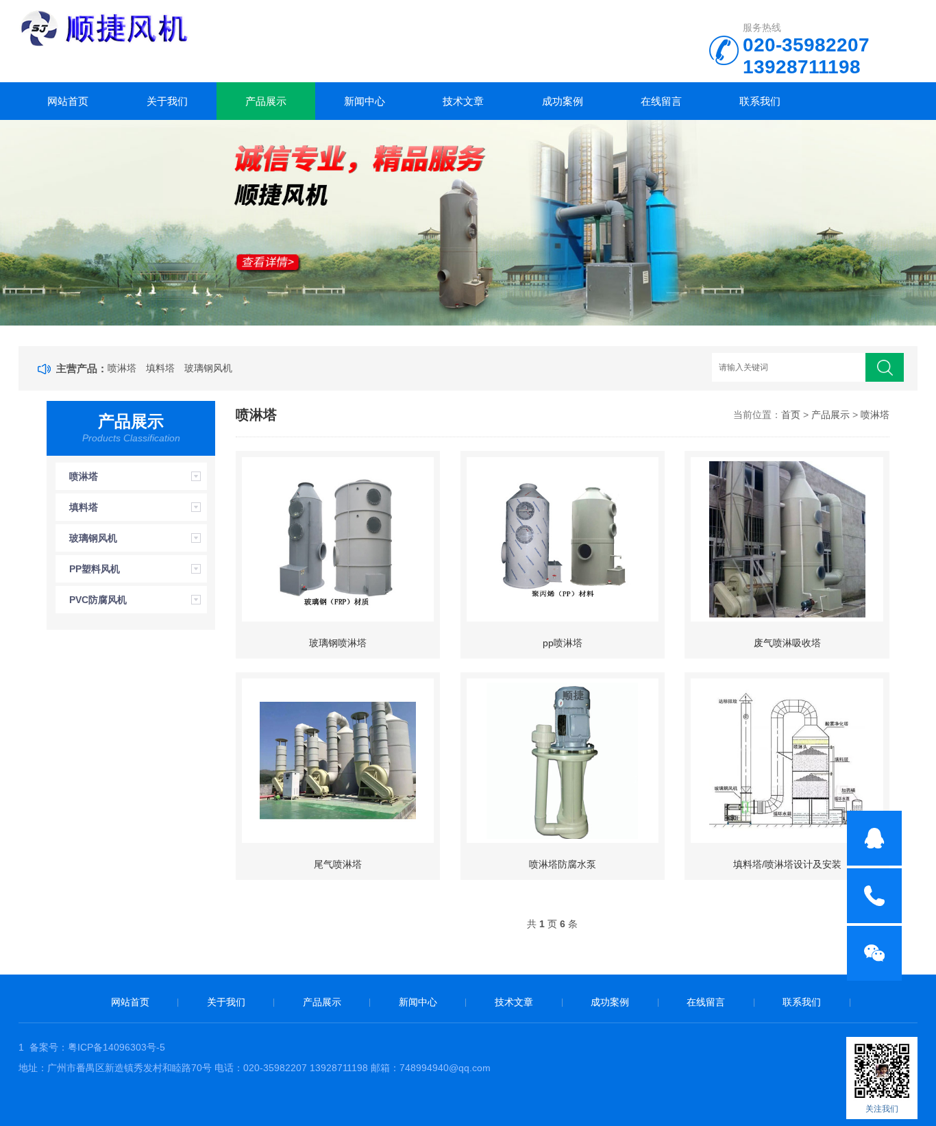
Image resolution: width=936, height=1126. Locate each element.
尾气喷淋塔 (338, 864)
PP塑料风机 (94, 568)
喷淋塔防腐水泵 (562, 864)
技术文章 (463, 101)
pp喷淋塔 (562, 642)
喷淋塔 (122, 368)
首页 (790, 414)
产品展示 (265, 101)
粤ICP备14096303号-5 (116, 1047)
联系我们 (759, 101)
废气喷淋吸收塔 (787, 642)
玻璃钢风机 (208, 368)
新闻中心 (364, 101)
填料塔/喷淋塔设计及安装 (787, 864)
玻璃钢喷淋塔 (338, 642)
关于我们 (167, 101)
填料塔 (160, 368)
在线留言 (661, 101)
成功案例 (562, 101)
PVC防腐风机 (98, 599)
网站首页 (67, 101)
